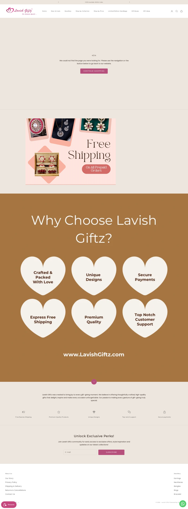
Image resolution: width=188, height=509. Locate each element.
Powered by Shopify (176, 502)
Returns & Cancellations (15, 490)
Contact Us (10, 494)
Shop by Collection (82, 11)
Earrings (177, 478)
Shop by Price (99, 11)
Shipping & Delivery (13, 486)
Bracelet (177, 494)
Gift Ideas (146, 11)
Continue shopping (94, 71)
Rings (176, 490)
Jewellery (68, 11)
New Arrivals (55, 11)
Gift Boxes (135, 11)
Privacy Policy (11, 482)
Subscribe (111, 452)
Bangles (177, 486)
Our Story (9, 478)
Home (44, 11)
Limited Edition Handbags (117, 11)
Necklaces (178, 482)
